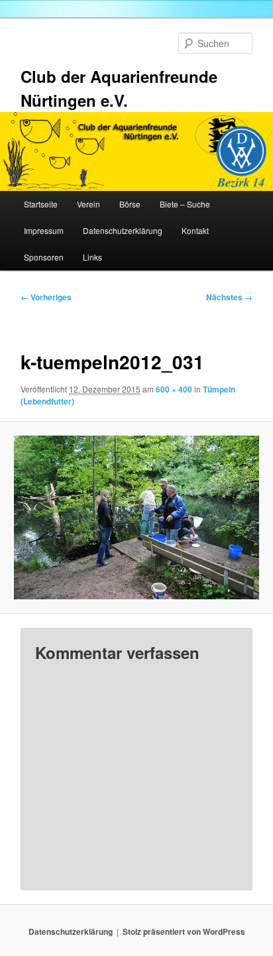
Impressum (44, 230)
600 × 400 (174, 389)
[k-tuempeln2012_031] (136, 517)
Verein (88, 203)
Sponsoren (44, 257)
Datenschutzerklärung (122, 230)
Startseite (41, 203)
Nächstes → (229, 297)
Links (92, 257)
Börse (129, 203)
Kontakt (195, 230)
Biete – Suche (185, 203)
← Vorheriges (46, 297)
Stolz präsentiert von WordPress (184, 931)
